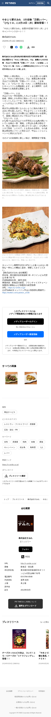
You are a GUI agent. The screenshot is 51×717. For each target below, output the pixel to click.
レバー (7, 453)
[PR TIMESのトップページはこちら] (10, 3)
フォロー (25, 549)
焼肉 (24, 442)
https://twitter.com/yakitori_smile (16, 292)
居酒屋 (15, 442)
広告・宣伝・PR (11, 430)
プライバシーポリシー (25, 691)
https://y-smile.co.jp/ (16, 287)
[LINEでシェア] (21, 47)
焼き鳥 (22, 447)
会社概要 (9, 691)
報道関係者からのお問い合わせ (25, 696)
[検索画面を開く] (48, 3)
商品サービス (9, 412)
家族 (41, 442)
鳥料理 (33, 447)
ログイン (32, 3)
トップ (6, 499)
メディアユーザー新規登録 (25, 334)
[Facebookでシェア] (16, 47)
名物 (33, 442)
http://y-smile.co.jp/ (28, 563)
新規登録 (40, 3)
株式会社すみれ (33, 499)
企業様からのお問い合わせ (25, 702)
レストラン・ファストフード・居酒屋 (19, 424)
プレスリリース (18, 499)
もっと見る (44, 622)
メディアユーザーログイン (25, 321)
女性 (6, 442)
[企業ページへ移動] (25, 524)
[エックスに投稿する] (12, 47)
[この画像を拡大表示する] (11, 378)
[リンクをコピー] (33, 47)
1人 (41, 447)
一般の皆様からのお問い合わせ (25, 707)
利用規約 (42, 691)
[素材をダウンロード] (28, 47)
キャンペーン (9, 447)
